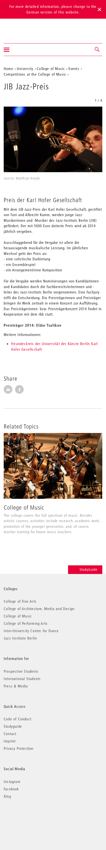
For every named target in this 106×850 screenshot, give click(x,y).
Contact (10, 733)
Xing (7, 796)
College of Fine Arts (20, 601)
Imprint (10, 741)
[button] (97, 49)
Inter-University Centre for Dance (31, 630)
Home (8, 68)
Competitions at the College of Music (35, 74)
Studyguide (13, 726)
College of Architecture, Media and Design (39, 608)
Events (74, 68)
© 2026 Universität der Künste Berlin (29, 817)
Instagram (12, 781)
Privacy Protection (19, 748)
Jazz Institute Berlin (20, 638)
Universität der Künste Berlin (23, 27)
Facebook (11, 788)
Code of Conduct (17, 718)
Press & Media (16, 685)
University (25, 68)
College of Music (51, 68)
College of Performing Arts (26, 623)
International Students (22, 678)
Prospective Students (21, 671)
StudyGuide (88, 569)
